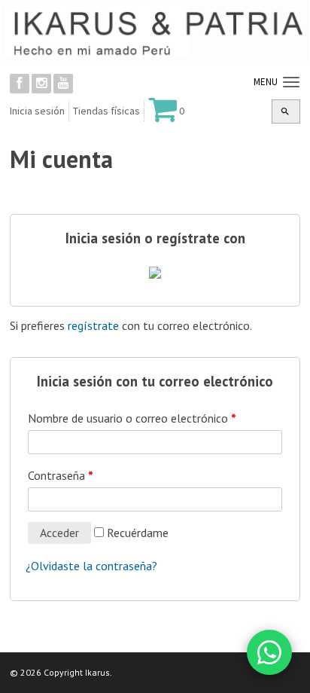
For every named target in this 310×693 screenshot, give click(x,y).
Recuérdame (136, 532)
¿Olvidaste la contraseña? (91, 565)
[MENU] (289, 83)
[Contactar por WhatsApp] (269, 652)
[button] (285, 111)
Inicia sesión (37, 111)
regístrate (93, 325)
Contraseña (60, 475)
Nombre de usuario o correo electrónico (132, 418)
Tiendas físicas (106, 111)
